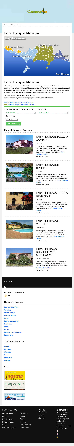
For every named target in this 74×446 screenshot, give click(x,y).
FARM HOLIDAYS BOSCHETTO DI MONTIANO (46, 252)
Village (6, 329)
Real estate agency (11, 321)
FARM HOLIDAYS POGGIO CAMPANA (52, 138)
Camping (7, 310)
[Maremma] (37, 10)
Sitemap (41, 418)
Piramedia (60, 426)
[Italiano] (57, 431)
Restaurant (8, 335)
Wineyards (8, 358)
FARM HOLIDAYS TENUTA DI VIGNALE (52, 194)
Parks (6, 355)
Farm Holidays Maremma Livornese (21, 102)
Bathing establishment (12, 332)
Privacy (41, 415)
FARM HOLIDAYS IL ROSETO (47, 166)
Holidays (7, 360)
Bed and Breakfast (11, 307)
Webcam (7, 352)
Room (6, 327)
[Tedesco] (57, 437)
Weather (7, 349)
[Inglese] (57, 434)
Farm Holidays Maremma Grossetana (21, 104)
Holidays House (10, 315)
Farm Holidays (9, 313)
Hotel (6, 318)
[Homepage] (4, 25)
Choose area (10, 116)
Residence (8, 324)
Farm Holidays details (44, 268)
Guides (6, 346)
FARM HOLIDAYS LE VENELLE (48, 222)
